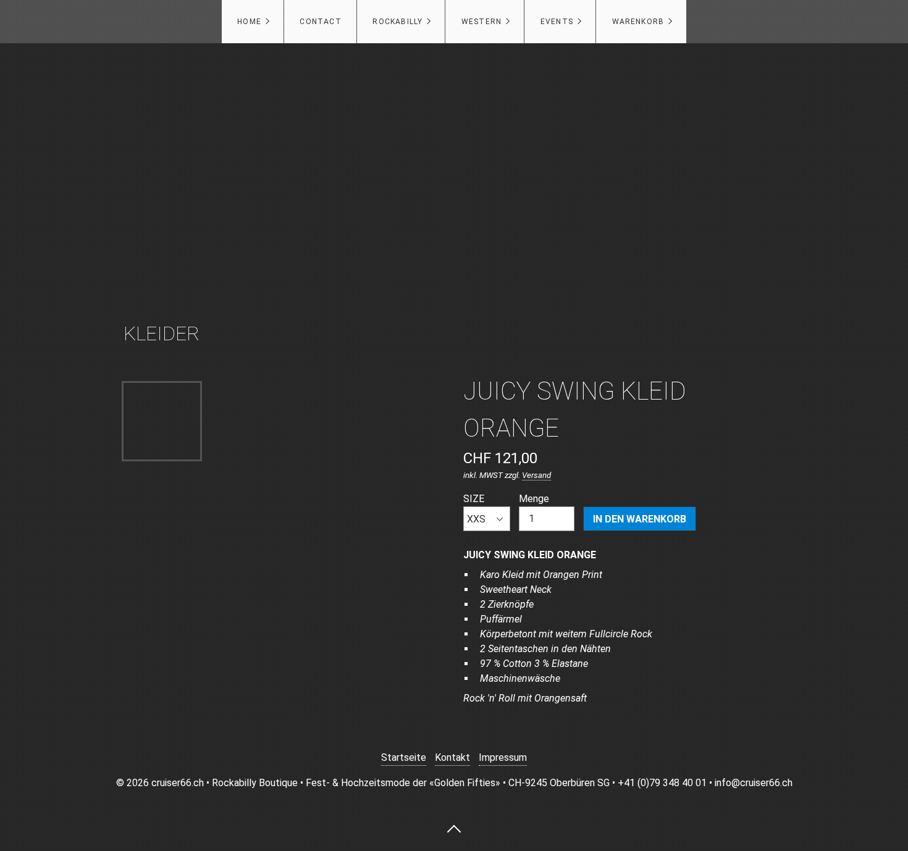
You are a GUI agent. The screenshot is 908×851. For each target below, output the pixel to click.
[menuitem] (253, 21)
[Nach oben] (454, 828)
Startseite (403, 757)
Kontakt (452, 757)
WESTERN (481, 21)
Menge (534, 499)
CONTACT (320, 21)
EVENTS (556, 21)
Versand (536, 475)
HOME (249, 21)
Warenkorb (638, 21)
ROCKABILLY (397, 21)
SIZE (473, 499)
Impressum (503, 757)
